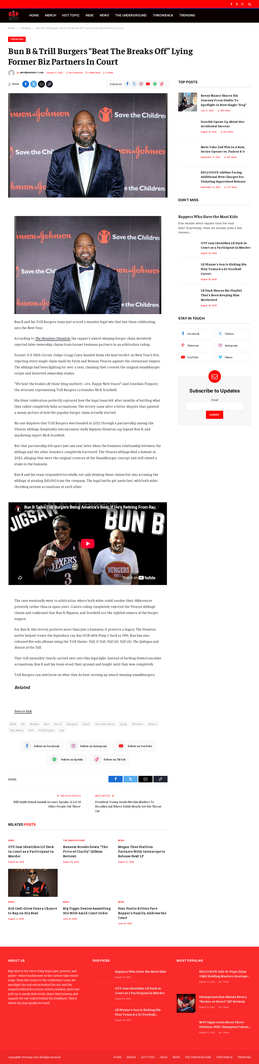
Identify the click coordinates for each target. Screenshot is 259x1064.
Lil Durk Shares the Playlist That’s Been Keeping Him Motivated (221, 295)
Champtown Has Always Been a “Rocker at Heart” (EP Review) (223, 998)
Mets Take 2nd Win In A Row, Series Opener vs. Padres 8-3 (223, 149)
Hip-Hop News (105, 724)
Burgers (72, 724)
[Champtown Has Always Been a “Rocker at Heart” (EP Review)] (186, 1003)
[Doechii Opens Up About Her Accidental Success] (187, 128)
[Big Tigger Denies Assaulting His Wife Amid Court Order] (88, 883)
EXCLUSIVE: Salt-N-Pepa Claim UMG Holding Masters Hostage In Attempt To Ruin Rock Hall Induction (223, 973)
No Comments (76, 72)
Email (214, 399)
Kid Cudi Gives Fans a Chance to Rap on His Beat (32, 910)
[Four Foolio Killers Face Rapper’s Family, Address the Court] (143, 883)
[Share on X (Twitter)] (33, 84)
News (11, 840)
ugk (61, 730)
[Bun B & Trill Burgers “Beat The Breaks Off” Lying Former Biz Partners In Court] (88, 145)
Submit (214, 414)
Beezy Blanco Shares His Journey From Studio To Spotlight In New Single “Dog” (224, 100)
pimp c (152, 724)
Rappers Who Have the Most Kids (208, 216)
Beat (13, 724)
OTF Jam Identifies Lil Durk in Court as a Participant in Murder (31, 851)
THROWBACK (163, 15)
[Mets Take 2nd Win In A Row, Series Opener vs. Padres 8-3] (187, 153)
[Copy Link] (49, 84)
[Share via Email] (41, 84)
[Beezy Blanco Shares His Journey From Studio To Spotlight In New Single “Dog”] (187, 102)
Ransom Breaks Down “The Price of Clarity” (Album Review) (85, 851)
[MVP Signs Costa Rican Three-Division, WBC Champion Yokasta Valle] (186, 1028)
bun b (58, 724)
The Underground (74, 840)
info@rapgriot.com (31, 72)
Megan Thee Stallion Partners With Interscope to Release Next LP (141, 851)
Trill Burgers (46, 730)
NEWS (104, 15)
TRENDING (187, 15)
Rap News (16, 730)
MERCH (50, 15)
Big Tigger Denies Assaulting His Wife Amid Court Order (86, 910)
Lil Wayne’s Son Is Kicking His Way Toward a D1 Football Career (223, 268)
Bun (46, 724)
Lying (123, 724)
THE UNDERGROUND (130, 15)
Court (86, 724)
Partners (137, 724)
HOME (34, 15)
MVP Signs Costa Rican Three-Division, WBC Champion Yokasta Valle (224, 1024)
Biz (23, 724)
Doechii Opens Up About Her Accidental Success (223, 123)
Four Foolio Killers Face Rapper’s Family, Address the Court (142, 913)
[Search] (249, 4)
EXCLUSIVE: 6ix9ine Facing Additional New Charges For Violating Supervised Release (223, 176)
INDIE (90, 15)
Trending (17, 39)
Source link (23, 711)
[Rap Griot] (13, 16)
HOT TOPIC (70, 15)
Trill (31, 730)
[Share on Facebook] (25, 84)
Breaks (34, 724)
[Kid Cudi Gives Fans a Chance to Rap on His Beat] (33, 883)
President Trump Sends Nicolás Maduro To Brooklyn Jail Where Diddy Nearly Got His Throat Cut (128, 806)
